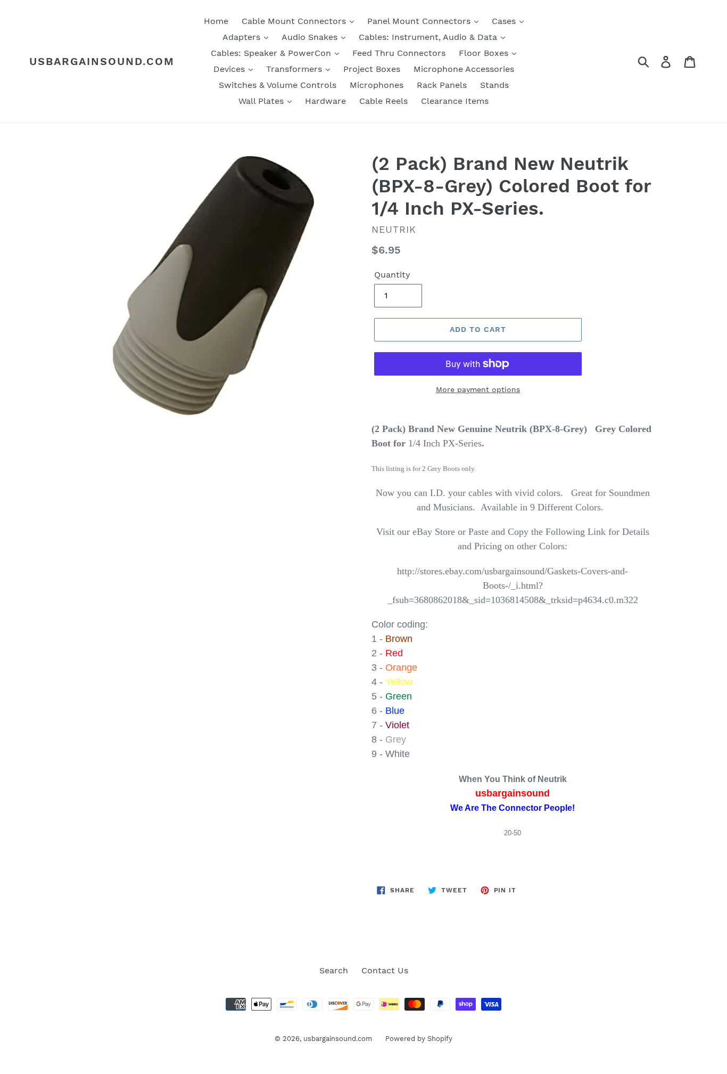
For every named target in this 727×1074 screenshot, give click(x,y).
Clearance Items (455, 101)
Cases (505, 21)
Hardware (325, 101)
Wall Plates (262, 101)
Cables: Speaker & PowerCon (272, 53)
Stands (494, 85)
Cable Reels (383, 101)
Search (333, 970)
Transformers (295, 69)
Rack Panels (442, 85)
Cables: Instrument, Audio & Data (429, 37)
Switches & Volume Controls (277, 85)
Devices (230, 69)
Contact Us (384, 970)
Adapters (242, 37)
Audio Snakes (311, 37)
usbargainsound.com (102, 61)
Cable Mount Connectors (295, 21)
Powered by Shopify (418, 1039)
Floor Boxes (485, 53)
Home (216, 21)
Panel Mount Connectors (420, 21)
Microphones (376, 85)
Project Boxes (371, 69)
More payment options (478, 389)
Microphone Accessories (464, 69)
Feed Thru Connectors (398, 53)
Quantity (392, 275)
